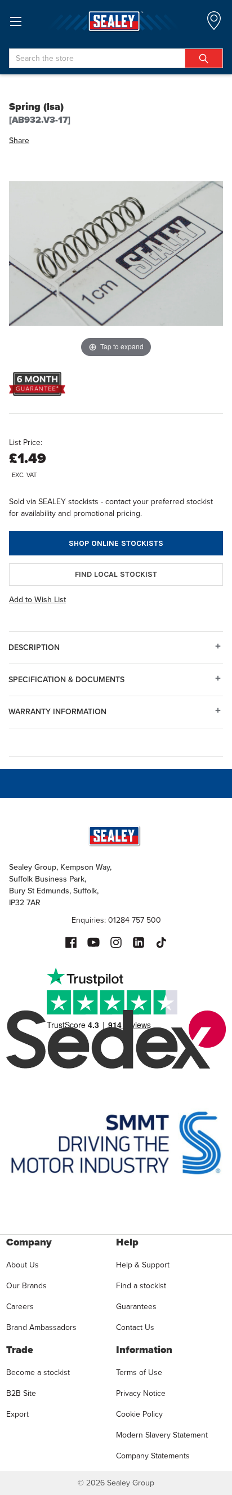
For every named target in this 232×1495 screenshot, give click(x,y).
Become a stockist (38, 1372)
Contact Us (135, 1327)
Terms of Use (139, 1372)
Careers (20, 1306)
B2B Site (21, 1393)
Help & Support (142, 1265)
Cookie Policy (139, 1414)
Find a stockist (141, 1286)
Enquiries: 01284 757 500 (116, 920)
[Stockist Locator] (214, 23)
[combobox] (116, 58)
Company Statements (153, 1456)
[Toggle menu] (15, 21)
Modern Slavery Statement (162, 1435)
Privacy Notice (141, 1393)
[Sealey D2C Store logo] (116, 21)
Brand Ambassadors (41, 1327)
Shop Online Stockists (116, 543)
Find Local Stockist (116, 574)
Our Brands (26, 1286)
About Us (22, 1265)
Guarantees (136, 1306)
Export (17, 1414)
